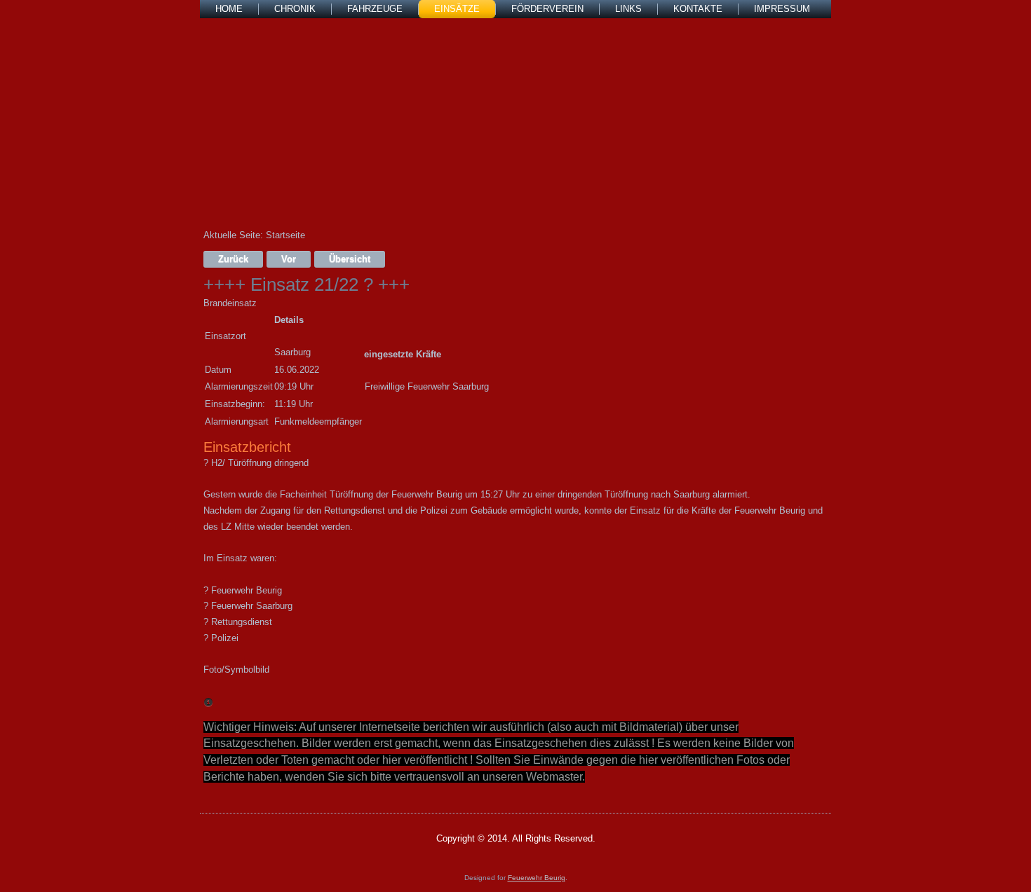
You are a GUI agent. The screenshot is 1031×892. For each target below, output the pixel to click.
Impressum (782, 9)
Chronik (295, 9)
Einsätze (457, 9)
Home (229, 9)
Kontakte (697, 9)
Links (628, 9)
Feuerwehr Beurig (536, 877)
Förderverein (547, 9)
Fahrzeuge (375, 9)
